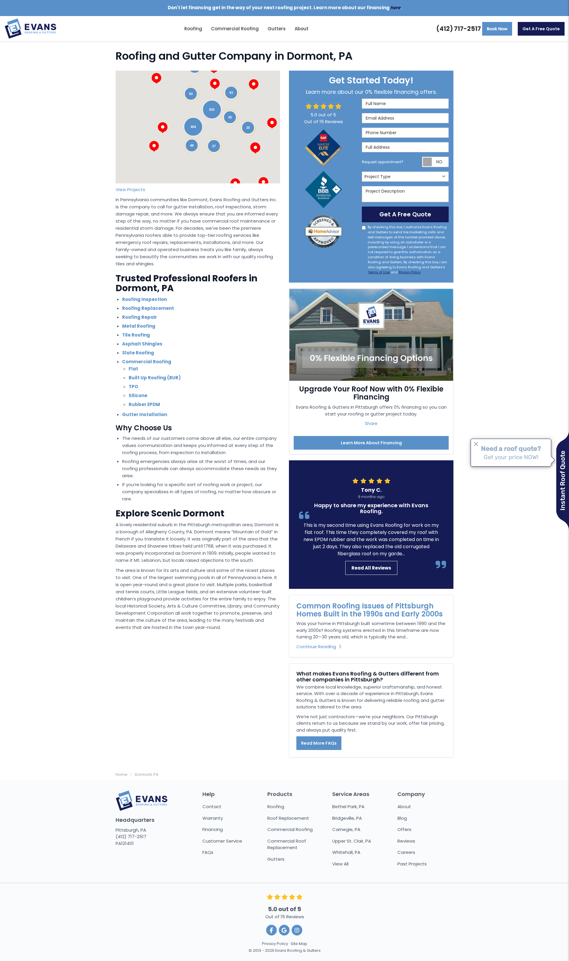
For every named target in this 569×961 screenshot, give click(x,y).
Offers (404, 829)
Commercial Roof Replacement (286, 844)
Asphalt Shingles (142, 344)
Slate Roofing (138, 353)
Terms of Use (379, 272)
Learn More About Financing (371, 443)
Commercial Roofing (146, 362)
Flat (133, 369)
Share (371, 423)
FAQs (207, 852)
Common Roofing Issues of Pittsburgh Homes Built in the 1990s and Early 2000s (369, 610)
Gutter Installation (144, 414)
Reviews (406, 841)
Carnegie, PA (346, 829)
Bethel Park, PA (348, 806)
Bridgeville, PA (347, 818)
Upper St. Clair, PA (351, 841)
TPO (133, 386)
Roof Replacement (288, 818)
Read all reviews (371, 568)
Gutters (275, 859)
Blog (402, 818)
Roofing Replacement (148, 308)
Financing (212, 829)
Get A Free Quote (541, 29)
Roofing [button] (193, 29)
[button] (162, 127)
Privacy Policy (410, 272)
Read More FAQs (319, 743)
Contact (211, 806)
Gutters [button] (277, 29)
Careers (406, 852)
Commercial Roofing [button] (235, 29)
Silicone (138, 395)
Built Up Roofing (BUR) (155, 378)
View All (340, 864)
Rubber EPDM (144, 404)
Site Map (299, 943)
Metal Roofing (138, 326)
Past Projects (412, 864)
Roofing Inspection (144, 299)
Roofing (275, 806)
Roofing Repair (139, 317)
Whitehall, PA (346, 852)
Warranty (212, 818)
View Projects (130, 189)
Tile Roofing (136, 335)
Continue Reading (316, 646)
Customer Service (222, 841)
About (404, 806)
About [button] (302, 29)
